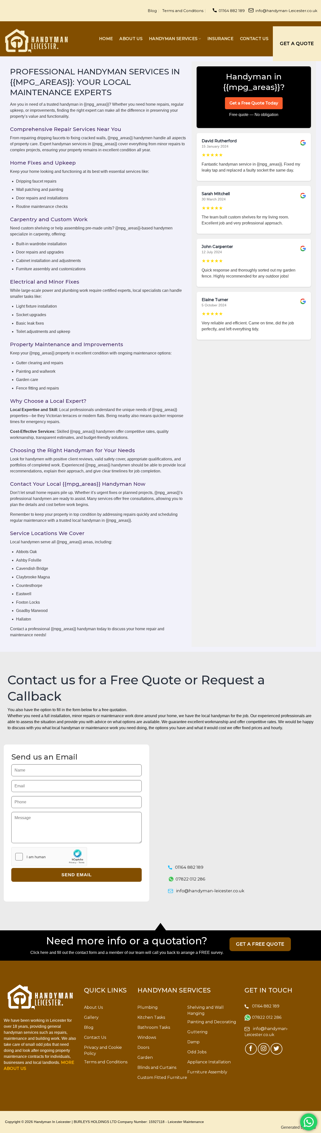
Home (106, 38)
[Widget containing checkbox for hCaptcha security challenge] (49, 856)
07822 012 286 (190, 879)
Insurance (220, 38)
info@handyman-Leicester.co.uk (286, 10)
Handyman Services (173, 38)
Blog (152, 10)
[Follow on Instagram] (264, 1049)
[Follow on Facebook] (251, 1049)
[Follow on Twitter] (276, 1049)
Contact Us (254, 38)
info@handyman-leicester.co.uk (210, 890)
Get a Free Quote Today (253, 103)
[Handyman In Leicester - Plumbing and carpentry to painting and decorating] (36, 40)
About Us (130, 38)
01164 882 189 (232, 10)
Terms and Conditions (182, 10)
